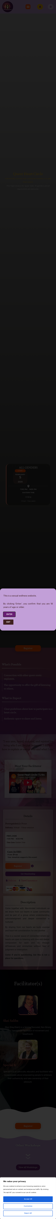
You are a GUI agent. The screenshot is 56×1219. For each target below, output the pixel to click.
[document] (28, 609)
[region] (28, 1198)
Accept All (28, 1199)
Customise (28, 1206)
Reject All (28, 1213)
